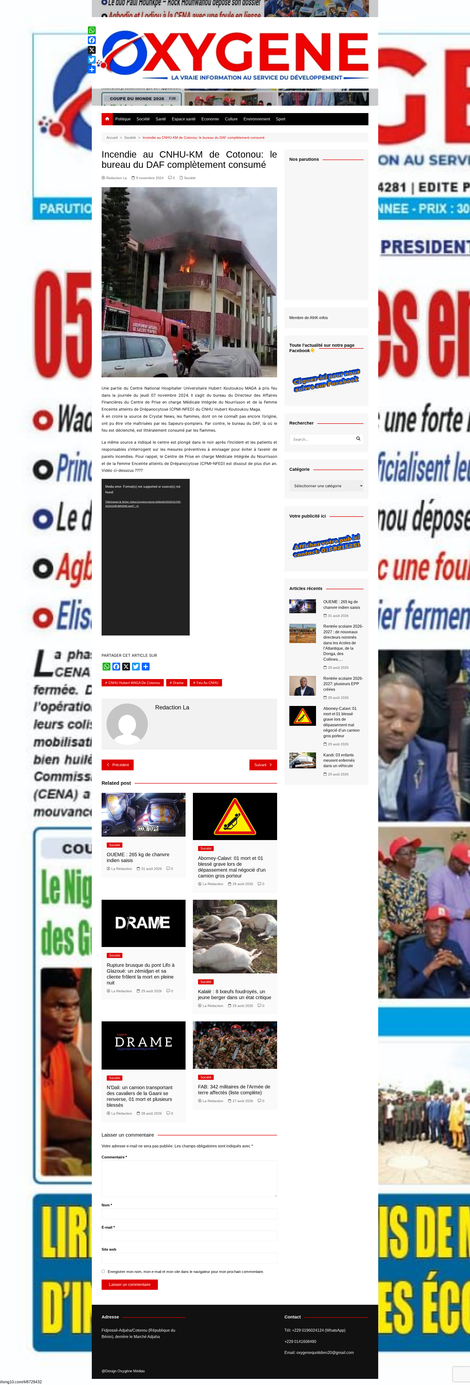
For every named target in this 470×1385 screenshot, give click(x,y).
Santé (161, 119)
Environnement (257, 119)
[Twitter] (92, 60)
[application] (146, 557)
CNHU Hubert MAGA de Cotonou (134, 683)
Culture (231, 119)
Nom (107, 1205)
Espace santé (184, 119)
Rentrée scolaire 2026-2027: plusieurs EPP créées (343, 684)
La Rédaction (121, 869)
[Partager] (92, 69)
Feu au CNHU (207, 683)
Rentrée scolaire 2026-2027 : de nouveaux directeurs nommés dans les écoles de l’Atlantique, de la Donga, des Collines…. (343, 642)
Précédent (120, 765)
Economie (210, 119)
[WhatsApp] (92, 30)
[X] (92, 50)
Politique (123, 119)
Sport (280, 119)
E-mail (108, 1227)
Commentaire (114, 1157)
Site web (109, 1249)
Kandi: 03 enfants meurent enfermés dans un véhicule (339, 760)
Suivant (260, 765)
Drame (178, 683)
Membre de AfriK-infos (308, 318)
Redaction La (116, 178)
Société (143, 119)
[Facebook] (92, 40)
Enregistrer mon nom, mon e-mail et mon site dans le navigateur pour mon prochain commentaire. (186, 1272)
